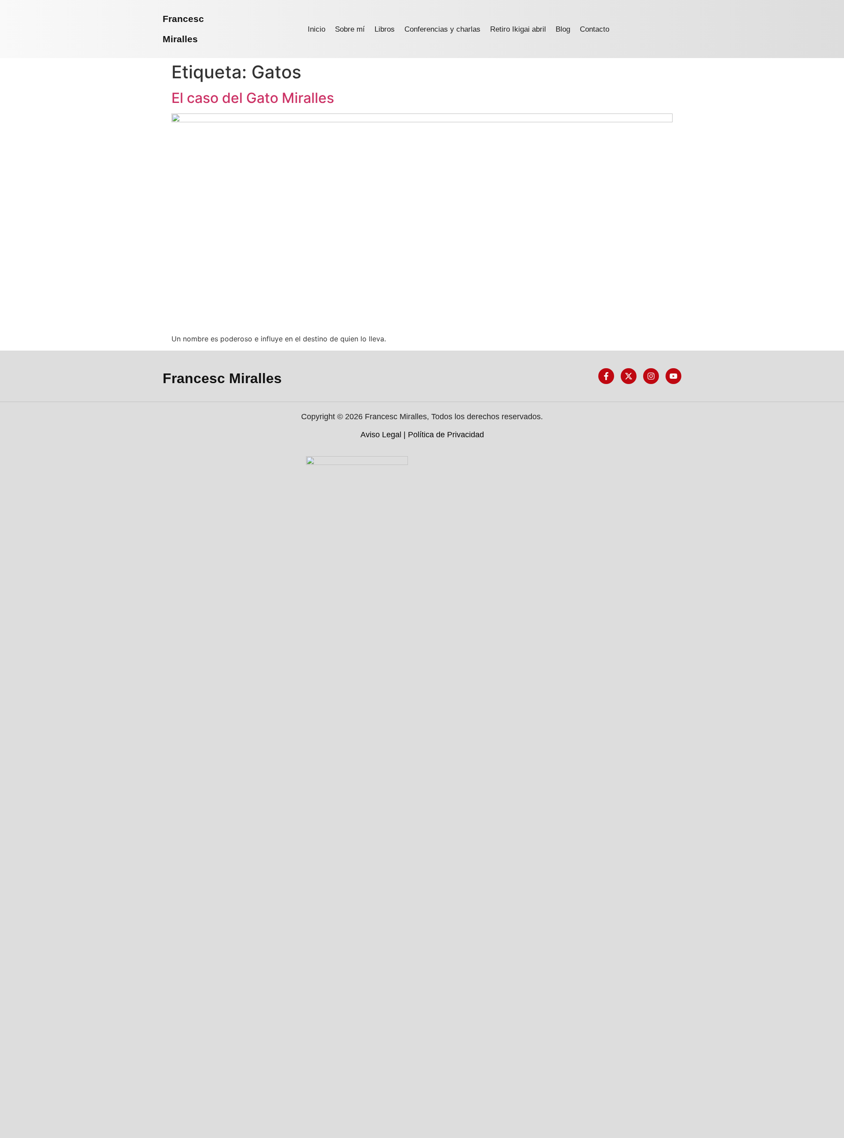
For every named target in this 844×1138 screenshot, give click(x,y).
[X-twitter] (629, 376)
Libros (385, 29)
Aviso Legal (380, 434)
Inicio (316, 29)
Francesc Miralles (222, 378)
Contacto (594, 29)
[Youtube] (673, 376)
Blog (563, 29)
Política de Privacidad (446, 434)
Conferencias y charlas (442, 29)
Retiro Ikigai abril (518, 29)
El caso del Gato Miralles (252, 97)
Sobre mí (350, 29)
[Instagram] (651, 376)
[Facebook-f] (606, 376)
